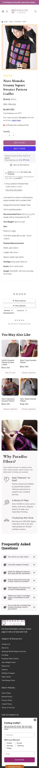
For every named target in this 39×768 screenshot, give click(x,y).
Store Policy (6, 693)
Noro (24, 21)
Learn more (16, 120)
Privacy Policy (7, 700)
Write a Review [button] (20, 301)
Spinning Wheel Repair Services (14, 651)
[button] (3, 11)
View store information (14, 190)
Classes (4, 669)
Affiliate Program (8, 673)
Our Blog (5, 655)
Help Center (6, 677)
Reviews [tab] (7, 310)
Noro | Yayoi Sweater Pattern (28, 361)
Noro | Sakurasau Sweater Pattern (8, 400)
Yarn (11, 21)
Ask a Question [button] (20, 306)
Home (5, 21)
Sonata (28, 214)
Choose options (29, 373)
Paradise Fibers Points (10, 658)
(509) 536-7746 (21, 632)
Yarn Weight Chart (8, 662)
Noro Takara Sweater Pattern (28, 400)
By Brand (17, 21)
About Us (5, 648)
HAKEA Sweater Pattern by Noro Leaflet (8, 362)
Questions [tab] (20, 310)
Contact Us (6, 644)
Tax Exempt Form (8, 680)
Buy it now (19, 148)
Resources (6, 666)
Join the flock (19, 760)
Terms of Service (8, 707)
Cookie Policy (7, 704)
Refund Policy (7, 697)
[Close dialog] (35, 720)
